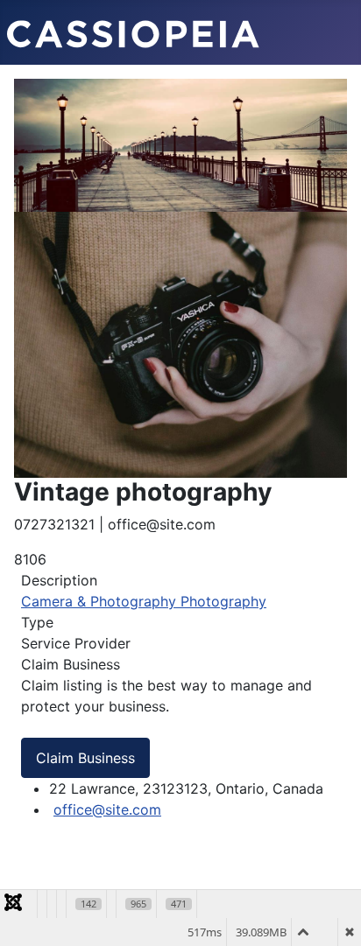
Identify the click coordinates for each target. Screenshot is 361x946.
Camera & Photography (100, 601)
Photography (223, 601)
